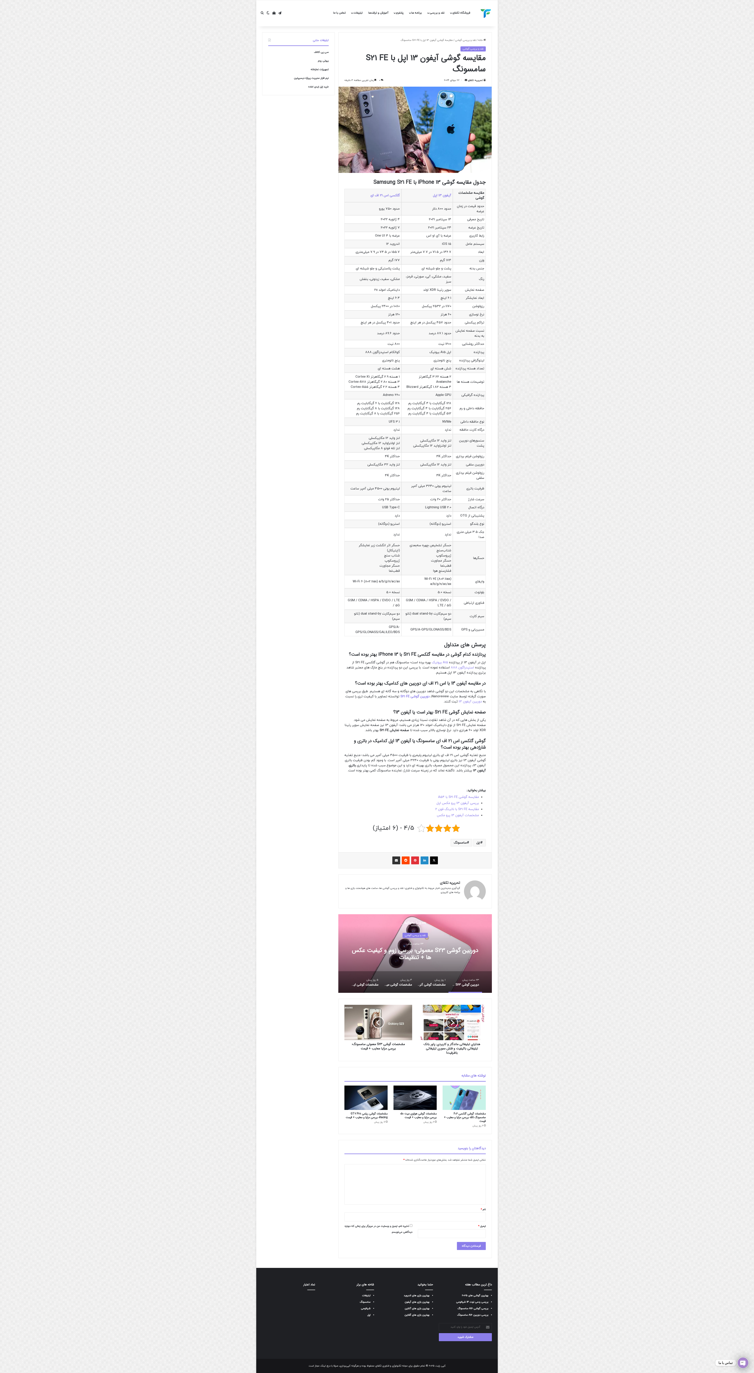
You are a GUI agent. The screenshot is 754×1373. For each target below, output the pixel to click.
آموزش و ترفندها (378, 13)
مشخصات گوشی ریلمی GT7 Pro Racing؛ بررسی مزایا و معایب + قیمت (367, 1115)
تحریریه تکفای (475, 80)
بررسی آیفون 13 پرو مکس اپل (457, 803)
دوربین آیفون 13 (470, 701)
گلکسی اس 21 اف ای (385, 195)
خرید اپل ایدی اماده (318, 87)
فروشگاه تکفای (461, 13)
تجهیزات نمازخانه (320, 69)
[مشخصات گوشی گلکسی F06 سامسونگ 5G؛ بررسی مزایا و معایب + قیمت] (464, 1098)
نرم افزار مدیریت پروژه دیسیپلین (311, 78)
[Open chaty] (743, 1362)
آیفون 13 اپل (442, 195)
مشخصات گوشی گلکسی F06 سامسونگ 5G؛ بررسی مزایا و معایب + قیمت (465, 1117)
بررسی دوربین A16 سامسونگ (472, 1315)
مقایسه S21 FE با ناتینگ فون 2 (457, 809)
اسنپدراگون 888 (462, 667)
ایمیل (482, 1226)
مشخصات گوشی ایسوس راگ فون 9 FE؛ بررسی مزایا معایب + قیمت (415, 954)
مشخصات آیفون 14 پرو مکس (458, 815)
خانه (480, 40)
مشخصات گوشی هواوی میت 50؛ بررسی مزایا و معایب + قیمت (418, 1115)
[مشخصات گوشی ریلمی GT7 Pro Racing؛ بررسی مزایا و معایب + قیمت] (366, 1098)
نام (483, 1209)
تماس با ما (339, 13)
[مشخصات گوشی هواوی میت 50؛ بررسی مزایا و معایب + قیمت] (415, 1098)
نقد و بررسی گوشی (465, 40)
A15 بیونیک (440, 662)
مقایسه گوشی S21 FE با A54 (458, 797)
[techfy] (486, 13)
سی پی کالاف (321, 52)
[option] (415, 953)
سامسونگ (460, 843)
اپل (478, 843)
